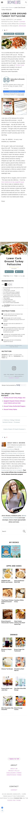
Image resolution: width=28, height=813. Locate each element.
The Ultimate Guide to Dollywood (14, 453)
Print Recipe (19, 33)
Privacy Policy (14, 770)
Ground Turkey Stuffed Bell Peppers (14, 406)
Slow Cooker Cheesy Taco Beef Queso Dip (19, 623)
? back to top (14, 759)
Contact (14, 790)
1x (5, 284)
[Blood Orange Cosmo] (20, 701)
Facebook (11, 377)
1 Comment (22, 21)
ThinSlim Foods (19, 65)
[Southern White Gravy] (20, 593)
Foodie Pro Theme (14, 800)
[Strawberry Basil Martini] (20, 662)
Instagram (17, 377)
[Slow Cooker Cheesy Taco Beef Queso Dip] (20, 614)
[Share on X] (5, 30)
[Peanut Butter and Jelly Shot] (7, 681)
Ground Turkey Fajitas (10, 409)
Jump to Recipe (9, 33)
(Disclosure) (22, 25)
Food (2, 7)
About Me (14, 768)
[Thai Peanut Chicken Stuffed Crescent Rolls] (7, 593)
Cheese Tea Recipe (7, 669)
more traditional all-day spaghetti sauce (12, 182)
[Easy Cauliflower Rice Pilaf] (20, 573)
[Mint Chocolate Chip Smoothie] (7, 701)
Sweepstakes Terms (14, 775)
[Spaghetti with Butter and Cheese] (7, 573)
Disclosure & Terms (14, 772)
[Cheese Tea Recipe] (7, 662)
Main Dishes (9, 7)
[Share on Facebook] (2, 30)
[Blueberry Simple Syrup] (7, 642)
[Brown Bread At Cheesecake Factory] (7, 614)
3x (11, 284)
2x (8, 284)
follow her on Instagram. (16, 470)
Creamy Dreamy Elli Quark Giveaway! (13, 429)
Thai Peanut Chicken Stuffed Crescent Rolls (7, 601)
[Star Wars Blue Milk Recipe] (20, 681)
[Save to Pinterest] (7, 30)
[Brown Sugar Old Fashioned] (20, 642)
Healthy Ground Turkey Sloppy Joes (14, 397)
